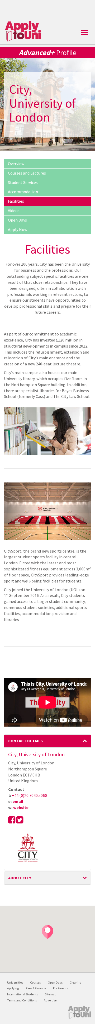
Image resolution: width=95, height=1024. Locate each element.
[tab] (47, 741)
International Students (22, 994)
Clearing (75, 982)
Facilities (16, 201)
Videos (14, 210)
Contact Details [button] (25, 740)
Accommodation (23, 191)
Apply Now (17, 229)
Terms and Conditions (22, 1000)
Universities (15, 982)
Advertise (50, 1000)
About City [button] (19, 877)
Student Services (23, 182)
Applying (13, 988)
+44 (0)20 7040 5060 (29, 795)
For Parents (60, 988)
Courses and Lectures (27, 173)
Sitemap (50, 994)
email (17, 801)
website (20, 807)
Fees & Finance (36, 988)
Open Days (17, 220)
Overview (16, 163)
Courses (35, 982)
